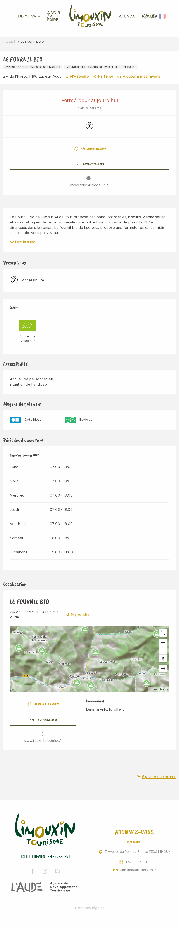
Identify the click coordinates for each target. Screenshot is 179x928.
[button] (153, 16)
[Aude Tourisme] (44, 887)
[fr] (163, 16)
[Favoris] (145, 16)
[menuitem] (29, 16)
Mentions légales (89, 908)
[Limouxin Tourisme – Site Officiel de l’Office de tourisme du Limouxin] (45, 836)
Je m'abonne (134, 842)
